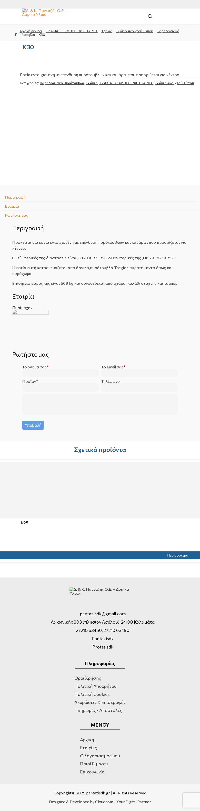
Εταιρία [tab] (12, 206)
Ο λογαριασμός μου (100, 755)
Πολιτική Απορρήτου (95, 686)
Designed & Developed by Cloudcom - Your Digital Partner (100, 802)
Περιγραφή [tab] (15, 197)
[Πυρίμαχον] (100, 328)
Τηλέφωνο (110, 381)
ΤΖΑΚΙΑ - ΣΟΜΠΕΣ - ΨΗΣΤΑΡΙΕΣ (72, 31)
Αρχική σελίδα (31, 31)
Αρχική (87, 739)
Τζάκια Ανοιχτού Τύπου (134, 31)
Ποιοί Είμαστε (94, 763)
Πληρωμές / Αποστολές (98, 710)
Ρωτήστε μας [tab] (16, 215)
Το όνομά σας (34, 367)
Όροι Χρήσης (87, 678)
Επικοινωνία (92, 771)
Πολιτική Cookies (92, 694)
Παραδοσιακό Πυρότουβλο (62, 83)
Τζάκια (106, 31)
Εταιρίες (88, 747)
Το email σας (112, 367)
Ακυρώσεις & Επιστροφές (100, 702)
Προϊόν (29, 381)
